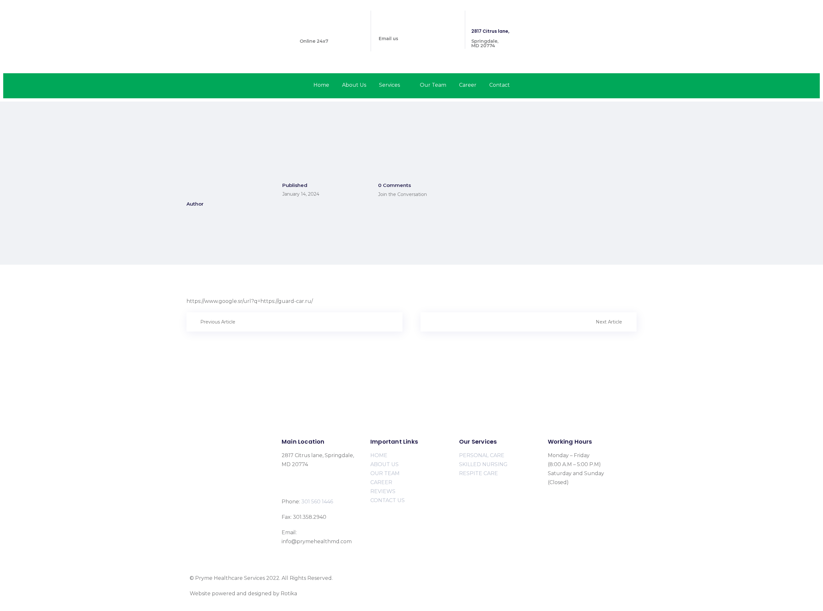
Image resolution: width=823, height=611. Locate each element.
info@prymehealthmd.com (411, 28)
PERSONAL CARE (481, 455)
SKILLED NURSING (483, 464)
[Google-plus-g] (632, 19)
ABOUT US (384, 464)
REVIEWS (382, 491)
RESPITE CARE (478, 473)
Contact (499, 85)
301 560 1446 (314, 31)
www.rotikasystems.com (329, 593)
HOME (378, 455)
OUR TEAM (385, 473)
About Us (354, 85)
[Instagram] (612, 19)
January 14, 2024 (300, 194)
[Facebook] (593, 19)
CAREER (381, 482)
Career (467, 85)
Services (389, 85)
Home (321, 85)
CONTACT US (387, 500)
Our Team (433, 85)
